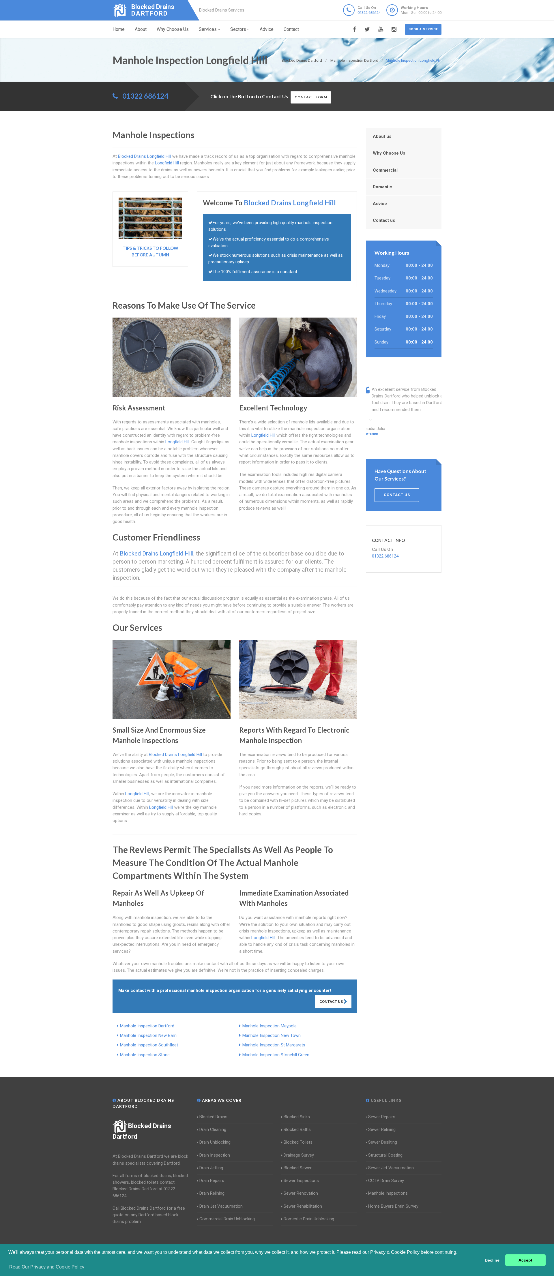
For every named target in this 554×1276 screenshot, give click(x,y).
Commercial (385, 170)
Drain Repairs (211, 1180)
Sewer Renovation (301, 1193)
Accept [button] (525, 1260)
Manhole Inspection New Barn (148, 1035)
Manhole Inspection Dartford (147, 1026)
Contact (291, 29)
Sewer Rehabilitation (303, 1206)
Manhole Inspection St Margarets (273, 1045)
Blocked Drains (213, 1116)
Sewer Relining (382, 1129)
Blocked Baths (297, 1129)
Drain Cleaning (212, 1129)
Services (208, 29)
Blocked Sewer (298, 1167)
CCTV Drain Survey (386, 1180)
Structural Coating (385, 1155)
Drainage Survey (299, 1155)
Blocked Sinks (297, 1116)
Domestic (382, 186)
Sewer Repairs (381, 1116)
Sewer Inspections (301, 1180)
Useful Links (385, 1100)
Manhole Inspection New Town (271, 1035)
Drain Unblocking (215, 1142)
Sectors (238, 29)
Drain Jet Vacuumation (221, 1206)
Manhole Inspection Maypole (269, 1026)
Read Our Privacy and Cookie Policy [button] (46, 1266)
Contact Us (331, 1001)
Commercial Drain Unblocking (227, 1218)
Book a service (423, 29)
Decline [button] (492, 1260)
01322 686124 (369, 12)
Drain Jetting (211, 1167)
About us (382, 136)
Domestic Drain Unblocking (309, 1218)
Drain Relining (211, 1193)
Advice (267, 29)
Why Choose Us (173, 29)
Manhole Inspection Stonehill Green (275, 1054)
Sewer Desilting (382, 1142)
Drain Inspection (214, 1155)
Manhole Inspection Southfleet (149, 1045)
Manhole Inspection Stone (145, 1054)
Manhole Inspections (388, 1193)
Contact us (384, 220)
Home (119, 29)
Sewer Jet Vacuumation (391, 1167)
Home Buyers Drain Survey (393, 1206)
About (141, 29)
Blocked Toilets (298, 1142)
